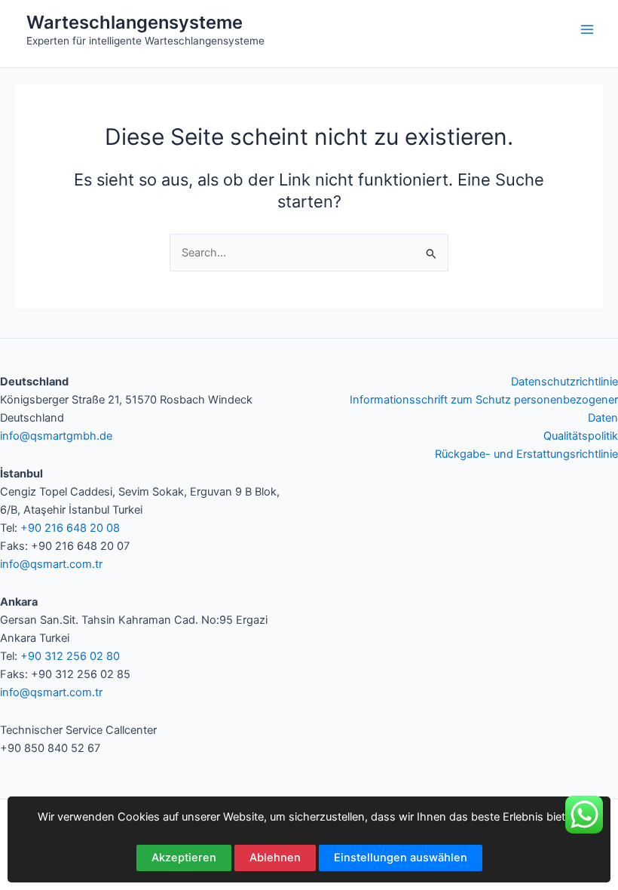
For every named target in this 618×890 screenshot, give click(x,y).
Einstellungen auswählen (400, 857)
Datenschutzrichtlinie (564, 381)
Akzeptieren (183, 857)
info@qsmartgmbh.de (56, 436)
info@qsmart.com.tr (51, 564)
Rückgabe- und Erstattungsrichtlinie (526, 454)
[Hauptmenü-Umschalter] (587, 29)
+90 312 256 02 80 (70, 656)
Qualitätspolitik (580, 436)
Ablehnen (275, 857)
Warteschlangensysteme (134, 22)
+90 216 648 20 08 (70, 528)
